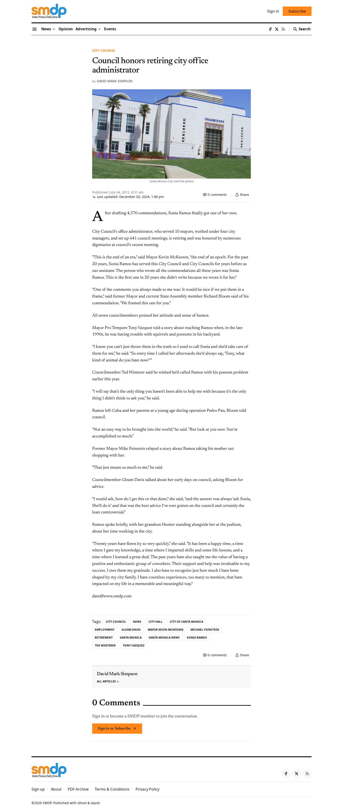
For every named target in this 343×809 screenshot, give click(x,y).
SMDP (47, 803)
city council (103, 50)
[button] (86, 29)
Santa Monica (131, 638)
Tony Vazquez (133, 645)
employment (105, 630)
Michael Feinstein (204, 630)
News (137, 622)
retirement (104, 638)
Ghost (82, 803)
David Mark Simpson (115, 81)
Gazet (95, 803)
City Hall (155, 622)
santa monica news (164, 638)
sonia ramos (197, 638)
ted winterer (105, 645)
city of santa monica (186, 622)
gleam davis (131, 630)
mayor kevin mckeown (165, 630)
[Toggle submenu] (54, 29)
